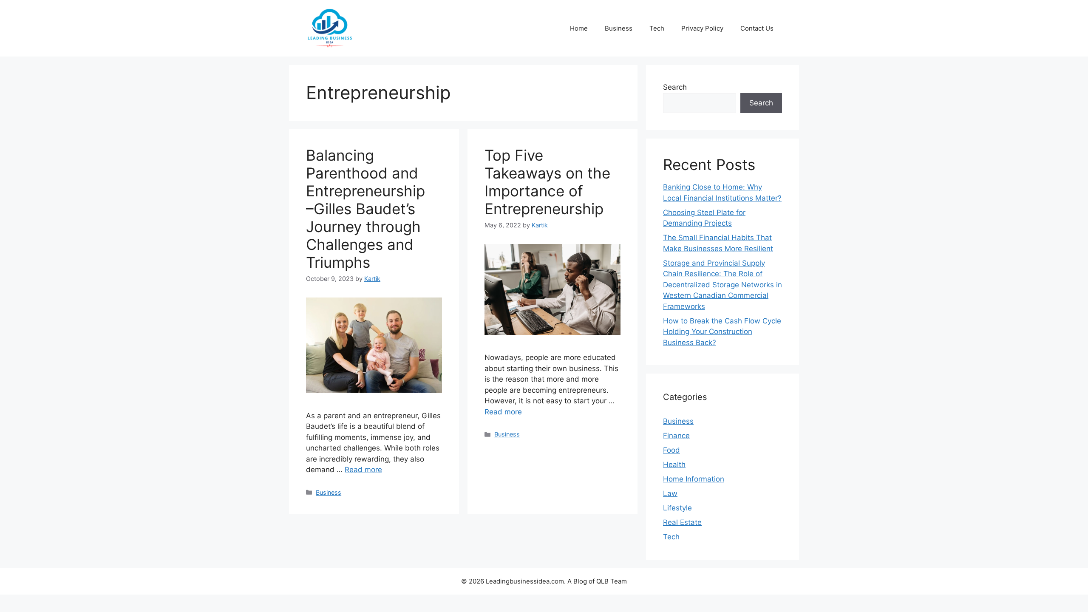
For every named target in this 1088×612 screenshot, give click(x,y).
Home (579, 28)
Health (674, 464)
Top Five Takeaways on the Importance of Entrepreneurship (547, 182)
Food (671, 450)
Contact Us (757, 28)
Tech (656, 28)
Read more (363, 469)
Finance (676, 435)
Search (675, 87)
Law (670, 493)
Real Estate (682, 522)
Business (618, 28)
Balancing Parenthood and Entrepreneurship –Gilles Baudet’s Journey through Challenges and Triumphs (365, 208)
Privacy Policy (702, 28)
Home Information (693, 479)
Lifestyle (677, 508)
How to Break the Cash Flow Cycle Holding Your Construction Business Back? (722, 332)
